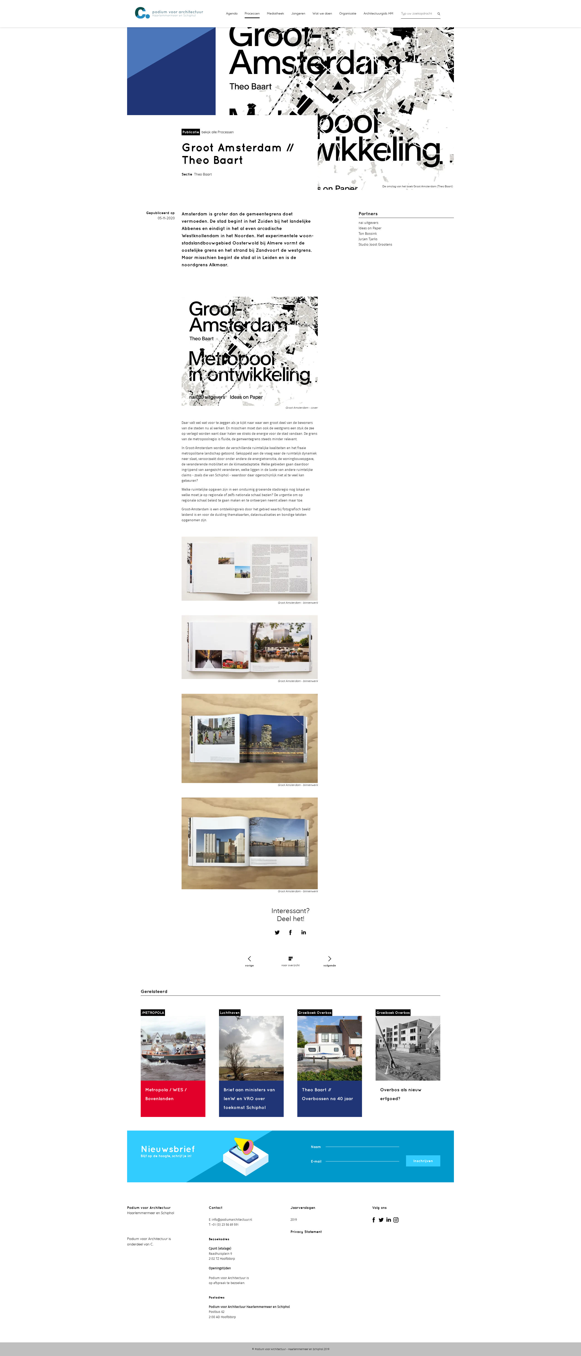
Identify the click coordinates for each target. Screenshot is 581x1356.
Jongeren (298, 13)
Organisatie (347, 13)
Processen (252, 13)
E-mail (316, 1161)
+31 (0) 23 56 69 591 (225, 1224)
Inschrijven (423, 1161)
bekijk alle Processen (218, 132)
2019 (293, 1219)
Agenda (231, 13)
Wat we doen (322, 13)
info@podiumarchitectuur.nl (232, 1219)
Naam (316, 1147)
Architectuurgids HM (378, 13)
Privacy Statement (306, 1232)
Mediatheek (275, 13)
